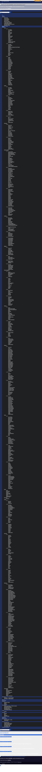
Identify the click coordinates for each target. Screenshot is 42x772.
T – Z (7, 206)
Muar (9, 55)
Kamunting (10, 440)
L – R (7, 554)
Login (3, 710)
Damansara (10, 168)
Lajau (9, 227)
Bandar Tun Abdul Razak (12, 309)
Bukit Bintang (10, 159)
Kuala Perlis (8, 493)
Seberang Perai (10, 398)
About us (5, 704)
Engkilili (9, 547)
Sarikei (9, 571)
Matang (9, 452)
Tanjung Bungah (11, 408)
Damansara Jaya (10, 617)
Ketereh (9, 131)
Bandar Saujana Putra (11, 596)
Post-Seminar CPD (7, 726)
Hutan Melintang (11, 433)
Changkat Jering (10, 425)
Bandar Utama (10, 599)
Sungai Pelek (10, 675)
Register (5, 713)
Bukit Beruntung (11, 607)
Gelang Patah (10, 39)
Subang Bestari (10, 669)
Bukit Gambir (10, 36)
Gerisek (9, 40)
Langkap (9, 447)
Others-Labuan (10, 245)
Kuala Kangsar (10, 441)
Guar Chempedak (11, 93)
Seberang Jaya (10, 397)
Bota (9, 424)
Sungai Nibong (10, 405)
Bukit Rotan (10, 610)
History (5, 703)
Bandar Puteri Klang (11, 594)
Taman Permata (10, 211)
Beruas (9, 422)
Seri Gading (10, 75)
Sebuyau (9, 572)
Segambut (9, 194)
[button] (0, 11)
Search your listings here (4, 732)
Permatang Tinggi (11, 389)
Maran (9, 327)
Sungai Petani (10, 119)
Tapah (9, 480)
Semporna (9, 525)
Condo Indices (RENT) (8, 23)
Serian (9, 573)
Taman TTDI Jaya (11, 677)
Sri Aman (9, 578)
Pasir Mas (9, 139)
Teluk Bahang (10, 410)
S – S (7, 461)
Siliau (9, 298)
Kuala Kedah (10, 101)
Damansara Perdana (11, 619)
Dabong (9, 127)
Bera (9, 312)
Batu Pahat (10, 33)
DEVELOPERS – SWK (8, 719)
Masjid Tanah (10, 260)
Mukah (9, 565)
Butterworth (10, 367)
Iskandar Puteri (10, 42)
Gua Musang (10, 128)
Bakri (9, 31)
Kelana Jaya (10, 631)
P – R (7, 56)
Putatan (9, 521)
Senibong (9, 74)
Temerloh (9, 342)
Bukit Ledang (10, 160)
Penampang (10, 519)
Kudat (9, 510)
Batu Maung (10, 356)
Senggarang (10, 73)
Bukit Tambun (10, 365)
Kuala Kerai (10, 135)
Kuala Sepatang (10, 443)
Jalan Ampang (10, 173)
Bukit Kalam (10, 221)
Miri (9, 564)
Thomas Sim (7, 740)
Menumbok (10, 515)
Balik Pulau (10, 352)
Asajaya (9, 535)
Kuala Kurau (10, 442)
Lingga (9, 557)
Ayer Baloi (10, 29)
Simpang (9, 469)
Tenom (9, 530)
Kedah (5, 85)
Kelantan (5, 123)
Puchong (9, 644)
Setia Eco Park (10, 199)
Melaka (5, 246)
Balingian (9, 536)
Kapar (9, 629)
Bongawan (10, 503)
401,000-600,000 (3, 751)
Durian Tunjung (10, 223)
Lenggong (10, 448)
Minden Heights (10, 378)
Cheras (9, 163)
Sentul (9, 195)
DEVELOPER (4, 718)
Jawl (9, 372)
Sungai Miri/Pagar (11, 243)
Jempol (9, 279)
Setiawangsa (10, 200)
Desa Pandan (10, 170)
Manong (9, 451)
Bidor (9, 423)
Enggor (9, 430)
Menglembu (10, 453)
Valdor (9, 413)
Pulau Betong (10, 392)
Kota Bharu (10, 133)
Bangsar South (10, 156)
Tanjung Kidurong (11, 580)
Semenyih (9, 660)
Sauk (9, 462)
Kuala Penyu (10, 509)
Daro (9, 545)
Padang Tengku (10, 332)
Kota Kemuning (10, 636)
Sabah (5, 499)
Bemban (9, 252)
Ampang (9, 586)
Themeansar (19, 762)
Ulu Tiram (10, 82)
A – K (7, 124)
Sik (8, 117)
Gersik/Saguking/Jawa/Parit (12, 225)
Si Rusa (9, 302)
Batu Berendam (10, 251)
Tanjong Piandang (11, 476)
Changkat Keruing (11, 426)
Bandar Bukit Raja (11, 592)
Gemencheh (10, 276)
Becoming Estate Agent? (8, 707)
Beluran (9, 502)
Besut (7, 689)
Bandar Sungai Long (11, 597)
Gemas (9, 275)
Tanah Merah (10, 144)
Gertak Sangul (10, 370)
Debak (9, 546)
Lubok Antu (10, 559)
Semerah (9, 71)
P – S (7, 188)
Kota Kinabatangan (11, 507)
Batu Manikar (10, 218)
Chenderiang (10, 427)
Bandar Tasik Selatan (11, 154)
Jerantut (9, 321)
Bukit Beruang (10, 253)
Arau (7, 490)
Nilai (9, 288)
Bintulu (9, 543)
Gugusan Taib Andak (11, 41)
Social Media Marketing (8, 709)
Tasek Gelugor (10, 409)
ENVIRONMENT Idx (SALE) (9, 24)
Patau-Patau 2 (10, 234)
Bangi (9, 600)
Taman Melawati (11, 209)
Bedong (9, 91)
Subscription (4, 700)
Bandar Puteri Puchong (12, 595)
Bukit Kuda (10, 222)
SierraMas (9, 667)
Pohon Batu (10, 235)
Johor (5, 27)
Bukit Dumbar (10, 361)
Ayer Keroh (10, 249)
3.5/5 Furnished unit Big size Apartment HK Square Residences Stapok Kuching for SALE (15, 738)
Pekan (9, 333)
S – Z (7, 70)
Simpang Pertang (11, 300)
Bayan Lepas (10, 359)
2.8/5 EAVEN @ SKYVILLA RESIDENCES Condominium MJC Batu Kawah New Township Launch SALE (19, 753)
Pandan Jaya (10, 190)
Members (5, 715)
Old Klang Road (11, 186)
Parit (9, 456)
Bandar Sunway (10, 598)
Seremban (9, 297)
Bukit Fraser (10, 314)
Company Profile (7, 702)
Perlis (5, 489)
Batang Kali (10, 603)
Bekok (9, 34)
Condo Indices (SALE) (8, 22)
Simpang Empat (10, 118)
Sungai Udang (10, 266)
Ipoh (9, 435)
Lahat (9, 445)
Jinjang (9, 177)
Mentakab (9, 329)
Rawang (9, 652)
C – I (7, 612)
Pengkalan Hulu (10, 458)
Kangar (7, 492)
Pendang (9, 113)
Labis (9, 51)
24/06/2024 (3, 750)
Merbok (9, 109)
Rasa (9, 651)
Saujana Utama (10, 657)
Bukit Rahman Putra (11, 609)
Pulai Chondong (10, 141)
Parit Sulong (10, 61)
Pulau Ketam (10, 648)
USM (9, 412)
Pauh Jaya (9, 381)
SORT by (3, 16)
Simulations (4, 696)
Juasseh (9, 281)
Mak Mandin (10, 377)
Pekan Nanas (10, 63)
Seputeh (9, 196)
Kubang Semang (11, 376)
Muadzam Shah (10, 330)
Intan (9, 434)
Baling (9, 89)
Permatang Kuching (11, 387)
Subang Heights (10, 670)
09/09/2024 (3, 740)
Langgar (9, 107)
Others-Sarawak (10, 582)
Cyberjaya (10, 615)
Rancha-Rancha (10, 236)
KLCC (9, 182)
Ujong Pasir (10, 268)
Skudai (9, 79)
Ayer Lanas (10, 125)
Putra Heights (10, 650)
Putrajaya (5, 497)
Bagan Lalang (10, 351)
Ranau (9, 522)
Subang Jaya (10, 671)
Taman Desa (10, 207)
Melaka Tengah (10, 261)
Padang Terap (10, 112)
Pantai (9, 192)
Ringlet (9, 335)
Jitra (9, 96)
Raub (9, 334)
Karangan (9, 97)
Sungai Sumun (10, 472)
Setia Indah (10, 76)
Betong (9, 541)
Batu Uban (10, 357)
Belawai (9, 540)
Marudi (9, 562)
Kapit (9, 551)
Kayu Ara (9, 630)
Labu (9, 284)
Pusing (9, 459)
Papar (9, 518)
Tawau (9, 528)
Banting (9, 601)
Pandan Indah (10, 189)
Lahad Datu (10, 512)
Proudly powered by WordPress (5, 762)
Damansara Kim (10, 618)
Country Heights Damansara (12, 166)
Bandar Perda (10, 353)
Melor (9, 138)
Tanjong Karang (10, 678)
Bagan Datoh (10, 417)
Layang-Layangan (11, 228)
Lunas (9, 108)
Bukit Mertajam (10, 363)
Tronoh (9, 485)
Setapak (9, 198)
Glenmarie (10, 623)
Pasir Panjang (10, 290)
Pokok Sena (10, 114)
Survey (3, 721)
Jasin (9, 256)
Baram (9, 537)
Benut (9, 35)
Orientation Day (6, 722)
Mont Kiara (10, 185)
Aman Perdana (10, 585)
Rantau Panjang (10, 142)
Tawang (9, 145)
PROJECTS (4, 717)
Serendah (9, 662)
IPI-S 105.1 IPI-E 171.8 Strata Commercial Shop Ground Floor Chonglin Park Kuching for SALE (17, 748)
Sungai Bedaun (10, 238)
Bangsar (9, 155)
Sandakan (9, 524)
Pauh (7, 494)
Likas (9, 513)
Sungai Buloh (10, 674)
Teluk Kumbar (10, 411)
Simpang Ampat (10, 399)
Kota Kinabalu (10, 506)
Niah (9, 566)
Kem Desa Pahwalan (11, 130)
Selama (9, 463)
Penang (5, 345)
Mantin (9, 287)
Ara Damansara (10, 588)
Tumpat (9, 147)
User (5, 714)
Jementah (9, 44)
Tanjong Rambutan (11, 477)
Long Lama (10, 558)
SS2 (9, 668)
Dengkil (9, 622)
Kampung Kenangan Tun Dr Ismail (14, 47)
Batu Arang (10, 217)
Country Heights (11, 165)
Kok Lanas (10, 132)
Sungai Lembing (11, 339)
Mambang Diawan (11, 450)
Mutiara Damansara (11, 640)
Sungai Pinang (10, 406)
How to (3, 699)
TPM (9, 213)
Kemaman (7, 691)
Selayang (9, 659)
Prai (8, 391)
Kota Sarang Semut (11, 100)
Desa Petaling (10, 171)
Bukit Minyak (10, 364)
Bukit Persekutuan (11, 161)
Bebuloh (9, 219)
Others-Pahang (10, 344)
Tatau (9, 581)
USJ (9, 684)
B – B (7, 589)
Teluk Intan (10, 481)
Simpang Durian (11, 299)
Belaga (9, 539)
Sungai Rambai (10, 265)
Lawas (9, 555)
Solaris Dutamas (10, 201)
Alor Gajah (10, 248)
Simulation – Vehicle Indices (8, 698)
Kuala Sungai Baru (11, 258)
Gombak (9, 172)
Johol (9, 280)
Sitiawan (9, 470)
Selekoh (9, 464)
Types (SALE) (6, 18)
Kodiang (9, 99)
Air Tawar (10, 347)
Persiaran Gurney (11, 390)
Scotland (9, 396)
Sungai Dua (10, 404)
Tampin (9, 303)
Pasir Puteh (10, 140)
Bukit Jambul (10, 362)
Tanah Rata (10, 341)
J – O (7, 43)
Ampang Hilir (10, 151)
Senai (9, 72)
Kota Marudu (10, 508)
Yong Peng (10, 83)
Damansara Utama (11, 620)
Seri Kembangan (11, 663)
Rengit (9, 69)
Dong (9, 318)
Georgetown (10, 369)
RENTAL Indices (7, 21)
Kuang (9, 639)
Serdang (9, 116)
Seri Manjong (10, 467)
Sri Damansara (10, 202)
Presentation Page (7, 708)
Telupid (9, 529)
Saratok (9, 570)
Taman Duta (10, 208)
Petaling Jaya (10, 642)
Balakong (9, 590)
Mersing (9, 54)
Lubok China (10, 259)
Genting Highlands (11, 319)
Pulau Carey (10, 647)
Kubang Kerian (10, 136)
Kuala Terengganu (9, 692)
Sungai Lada (10, 242)
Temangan (10, 146)
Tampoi (9, 81)
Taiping (9, 475)
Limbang (9, 556)
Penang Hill (10, 384)
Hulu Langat (10, 625)
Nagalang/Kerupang (11, 230)
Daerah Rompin (10, 316)
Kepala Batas (10, 98)
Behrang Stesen (10, 421)
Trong (9, 484)
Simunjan (9, 575)
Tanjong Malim (10, 479)
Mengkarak (10, 328)
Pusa (9, 567)
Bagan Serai (10, 418)
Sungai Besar (10, 673)
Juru (9, 374)
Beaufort (9, 501)
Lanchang (9, 326)
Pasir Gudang (10, 62)
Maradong (10, 561)
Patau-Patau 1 (10, 233)
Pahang (5, 305)
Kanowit (9, 550)
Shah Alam (10, 666)
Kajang (9, 628)
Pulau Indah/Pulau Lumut (12, 646)
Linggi (9, 286)
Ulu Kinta (9, 487)
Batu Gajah (10, 419)
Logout (5, 711)
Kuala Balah (10, 134)
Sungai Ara (10, 400)
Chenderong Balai (11, 428)
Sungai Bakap (10, 401)
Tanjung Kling (10, 267)
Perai (9, 386)
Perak (5, 415)
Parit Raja (9, 60)
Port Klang (10, 643)
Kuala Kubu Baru (11, 637)
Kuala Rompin (10, 324)
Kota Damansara (11, 634)
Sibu (9, 574)
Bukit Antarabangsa (11, 606)
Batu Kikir (10, 274)
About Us (3, 701)
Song (9, 576)
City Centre (10, 164)
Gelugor (9, 368)
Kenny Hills (10, 178)
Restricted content (7, 25)
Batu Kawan (10, 355)
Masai (9, 53)
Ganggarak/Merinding (11, 224)
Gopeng (9, 432)
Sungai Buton (10, 239)
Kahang (9, 46)
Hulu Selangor (10, 626)
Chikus (9, 429)
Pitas (9, 520)
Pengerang (10, 64)
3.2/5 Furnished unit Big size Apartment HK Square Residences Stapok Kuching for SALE (15, 743)
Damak (9, 317)
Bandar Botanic (10, 591)
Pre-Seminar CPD (7, 725)
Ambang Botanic (11, 587)
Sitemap (3, 763)
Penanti (9, 385)
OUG (9, 187)
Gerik (9, 431)
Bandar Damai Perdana (12, 152)
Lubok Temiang (10, 229)
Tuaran (9, 531)
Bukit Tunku (10, 162)
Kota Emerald (10, 635)
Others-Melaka (10, 269)
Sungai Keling (10, 240)
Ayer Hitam (10, 30)
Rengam (9, 68)
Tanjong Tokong (11, 407)
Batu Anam (10, 32)
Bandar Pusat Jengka (11, 308)
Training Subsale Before (8, 723)
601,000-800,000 (3, 736)
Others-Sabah (10, 532)
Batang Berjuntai (11, 602)
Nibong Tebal (10, 379)
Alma (9, 348)
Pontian (9, 67)
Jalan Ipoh (10, 174)
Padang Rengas (10, 454)
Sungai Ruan (10, 340)
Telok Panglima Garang (12, 682)
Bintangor (9, 542)
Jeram (9, 437)
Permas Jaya (10, 65)
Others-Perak (10, 488)
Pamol (9, 517)
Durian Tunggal (10, 254)
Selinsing (9, 143)
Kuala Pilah (10, 283)
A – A (7, 583)
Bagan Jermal (10, 350)
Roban (9, 568)
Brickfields (10, 158)
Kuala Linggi (10, 257)
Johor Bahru (10, 45)
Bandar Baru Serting (11, 272)
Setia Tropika (10, 77)
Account (3, 712)
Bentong (9, 311)
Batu (9, 157)
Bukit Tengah (10, 366)
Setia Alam (10, 664)
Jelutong (9, 373)
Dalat (9, 544)
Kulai (9, 50)
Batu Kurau (10, 420)
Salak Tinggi (10, 655)
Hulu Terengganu (9, 690)
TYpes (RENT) (6, 19)
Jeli (8, 129)
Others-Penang (10, 414)
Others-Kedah (10, 122)
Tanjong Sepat (10, 679)
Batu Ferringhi (10, 354)
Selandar (9, 264)
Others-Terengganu (9, 695)
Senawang (10, 296)
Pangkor (9, 455)
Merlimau (9, 262)
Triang (9, 343)
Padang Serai (10, 111)
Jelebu (9, 278)
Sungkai (9, 473)
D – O (7, 167)
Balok (9, 307)
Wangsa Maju (10, 214)
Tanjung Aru (10, 244)
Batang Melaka (10, 273)
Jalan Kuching (10, 175)
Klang (9, 633)
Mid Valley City (10, 184)
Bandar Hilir (10, 250)
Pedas (9, 291)
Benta (9, 310)
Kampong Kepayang (11, 439)
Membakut (10, 514)
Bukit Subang (10, 611)
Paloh (9, 58)
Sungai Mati (10, 80)
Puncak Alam (10, 649)
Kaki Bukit (8, 491)
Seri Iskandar (10, 468)
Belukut (9, 220)
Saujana (9, 656)
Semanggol (10, 466)
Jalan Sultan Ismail (11, 176)
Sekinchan (10, 658)
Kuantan (9, 325)
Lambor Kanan (10, 446)
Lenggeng (9, 285)
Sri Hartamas (10, 203)
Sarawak (5, 533)
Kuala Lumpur (6, 149)
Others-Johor (10, 84)
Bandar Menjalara (11, 153)
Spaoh (9, 577)
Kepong (9, 179)
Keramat (9, 180)
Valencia (9, 686)
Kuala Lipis (10, 323)
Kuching (9, 553)
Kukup (9, 49)
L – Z (7, 444)
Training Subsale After (7, 724)
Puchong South (10, 645)
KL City (9, 181)
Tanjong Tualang (11, 478)
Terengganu (6, 688)
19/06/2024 (3, 755)
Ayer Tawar (10, 416)
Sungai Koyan (10, 338)
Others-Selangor (10, 687)
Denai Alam (10, 621)
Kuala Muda (10, 103)
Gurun (9, 94)
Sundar (9, 579)
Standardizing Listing (7, 706)
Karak (9, 322)
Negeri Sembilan (7, 270)
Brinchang (10, 313)
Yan (8, 121)
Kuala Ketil (10, 102)
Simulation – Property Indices (9, 697)
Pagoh (9, 57)
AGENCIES (6, 720)
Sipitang (9, 526)
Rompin (9, 294)
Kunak (9, 511)
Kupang (9, 106)
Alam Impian (10, 584)
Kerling (9, 632)
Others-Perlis (8, 496)
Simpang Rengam (11, 78)
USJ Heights (10, 685)
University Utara (11, 120)
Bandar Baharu (10, 90)
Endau (9, 38)
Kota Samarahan (11, 552)
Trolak (9, 483)
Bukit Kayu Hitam (11, 92)
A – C (7, 150)
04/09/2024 (3, 745)
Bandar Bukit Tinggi (11, 593)
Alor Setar (10, 87)
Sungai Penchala (11, 205)
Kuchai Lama (10, 183)
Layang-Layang (10, 52)
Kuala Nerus (8, 693)
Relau (9, 394)
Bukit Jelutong (10, 608)
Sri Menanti (10, 301)
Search (3, 15)
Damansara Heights (11, 169)
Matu (9, 563)
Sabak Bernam (10, 654)
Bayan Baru (10, 358)
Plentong (9, 66)
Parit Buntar (10, 457)
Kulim (9, 105)
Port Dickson (10, 292)
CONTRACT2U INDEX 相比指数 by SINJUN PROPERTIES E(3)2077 (12, 6)
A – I (7, 28)
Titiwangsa (10, 212)
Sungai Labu (10, 241)
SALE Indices (6, 20)
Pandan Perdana (10, 191)
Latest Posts (6, 17)
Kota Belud (10, 505)
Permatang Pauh (10, 388)
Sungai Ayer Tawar (11, 672)
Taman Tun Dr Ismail (11, 210)
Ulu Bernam (10, 486)
